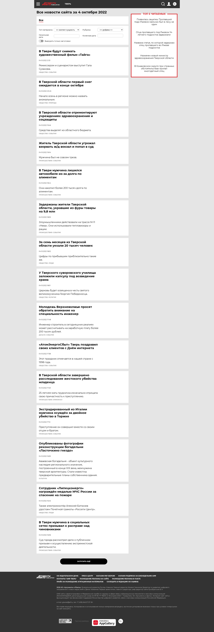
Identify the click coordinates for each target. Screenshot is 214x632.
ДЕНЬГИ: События (46, 335)
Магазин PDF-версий (105, 576)
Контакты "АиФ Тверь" (66, 579)
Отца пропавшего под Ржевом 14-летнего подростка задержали (154, 33)
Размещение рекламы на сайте (94, 579)
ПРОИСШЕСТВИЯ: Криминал (50, 400)
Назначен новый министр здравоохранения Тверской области (154, 56)
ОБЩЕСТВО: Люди (46, 263)
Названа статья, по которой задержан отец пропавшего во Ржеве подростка (154, 45)
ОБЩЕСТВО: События (47, 72)
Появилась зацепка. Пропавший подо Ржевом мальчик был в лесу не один (154, 22)
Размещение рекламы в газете (126, 579)
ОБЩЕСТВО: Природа (47, 103)
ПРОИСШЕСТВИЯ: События (50, 161)
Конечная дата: (89, 36)
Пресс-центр (87, 576)
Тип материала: (46, 30)
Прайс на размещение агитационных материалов (80, 582)
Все (41, 20)
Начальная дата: (44, 36)
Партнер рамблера (82, 621)
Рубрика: (87, 30)
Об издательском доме (67, 576)
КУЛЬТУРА (43, 478)
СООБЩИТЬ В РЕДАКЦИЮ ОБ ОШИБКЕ (122, 582)
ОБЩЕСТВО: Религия (47, 297)
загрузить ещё (83, 561)
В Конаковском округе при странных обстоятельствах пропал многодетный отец (154, 68)
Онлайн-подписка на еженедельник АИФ (137, 576)
